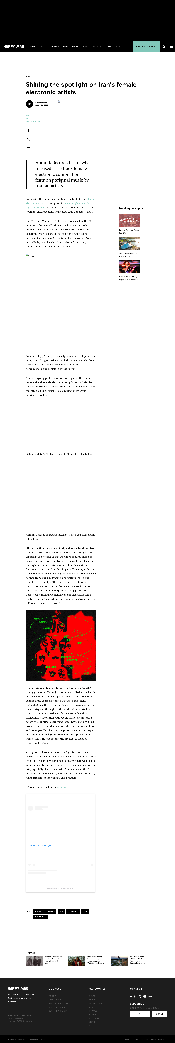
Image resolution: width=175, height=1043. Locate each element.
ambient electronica (45, 911)
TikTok (153, 1039)
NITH (117, 46)
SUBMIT (146, 46)
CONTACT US (56, 1000)
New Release (41, 917)
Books (86, 46)
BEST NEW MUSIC (58, 1007)
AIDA (28, 118)
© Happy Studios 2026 (16, 1039)
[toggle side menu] (171, 46)
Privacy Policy (33, 1039)
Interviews (54, 46)
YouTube (135, 1039)
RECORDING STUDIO (59, 1003)
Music (42, 46)
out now (61, 787)
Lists (108, 46)
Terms (42, 1039)
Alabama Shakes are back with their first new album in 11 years (53, 960)
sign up (160, 1014)
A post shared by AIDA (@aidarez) (60, 888)
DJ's (61, 911)
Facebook (125, 1039)
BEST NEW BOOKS (58, 1011)
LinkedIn (161, 1039)
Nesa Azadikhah (33, 122)
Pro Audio (97, 46)
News (32, 46)
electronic (73, 911)
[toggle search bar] (163, 46)
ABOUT (52, 996)
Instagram (144, 1039)
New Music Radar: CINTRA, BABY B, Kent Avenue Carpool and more (137, 960)
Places (75, 46)
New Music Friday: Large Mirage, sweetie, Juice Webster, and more (96, 960)
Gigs (65, 46)
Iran (85, 911)
